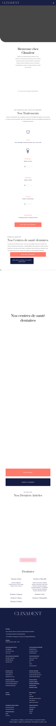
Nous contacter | (15, 719)
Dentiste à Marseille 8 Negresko (39, 589)
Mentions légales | (13, 722)
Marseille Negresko (9, 660)
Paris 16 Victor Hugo (16, 351)
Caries (15, 142)
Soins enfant (39, 142)
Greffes (30, 180)
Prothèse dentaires (10, 711)
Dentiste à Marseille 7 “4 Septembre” (39, 587)
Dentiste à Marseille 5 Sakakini (40, 586)
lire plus (10, 513)
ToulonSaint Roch (40, 421)
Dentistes (8, 694)
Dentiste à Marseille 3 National (40, 582)
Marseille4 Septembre (40, 369)
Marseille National (33, 649)
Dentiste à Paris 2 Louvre (16, 586)
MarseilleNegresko (16, 386)
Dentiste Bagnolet (9, 672)
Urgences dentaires (33, 705)
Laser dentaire (32, 700)
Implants (26, 180)
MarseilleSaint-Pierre (16, 404)
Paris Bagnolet (8, 649)
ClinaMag (21, 719)
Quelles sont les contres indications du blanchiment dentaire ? (25, 543)
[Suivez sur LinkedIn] (35, 618)
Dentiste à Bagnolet (16, 582)
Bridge (25, 161)
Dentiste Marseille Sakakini (34, 676)
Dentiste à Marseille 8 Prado (39, 590)
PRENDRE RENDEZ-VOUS (28, 624)
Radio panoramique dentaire (35, 698)
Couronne (30, 161)
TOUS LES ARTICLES (28, 560)
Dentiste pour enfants (33, 702)
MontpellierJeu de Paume (28, 456)
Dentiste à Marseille (39, 579)
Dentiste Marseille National (34, 672)
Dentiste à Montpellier (39, 598)
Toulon (30, 663)
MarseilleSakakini (16, 369)
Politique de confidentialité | (25, 722)
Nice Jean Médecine (28, 439)
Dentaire (24, 198)
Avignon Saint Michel (33, 658)
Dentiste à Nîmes (16, 598)
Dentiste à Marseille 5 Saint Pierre (40, 584)
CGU (46, 722)
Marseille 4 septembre (10, 658)
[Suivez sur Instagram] (30, 618)
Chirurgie (28, 178)
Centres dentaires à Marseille (35, 647)
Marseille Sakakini (32, 653)
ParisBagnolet (16, 334)
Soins (28, 140)
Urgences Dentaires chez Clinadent (17, 523)
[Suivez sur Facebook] (21, 618)
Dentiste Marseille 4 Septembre (12, 681)
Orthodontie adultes (23, 217)
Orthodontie (28, 215)
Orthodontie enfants (33, 217)
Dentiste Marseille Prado (11, 685)
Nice (30, 662)
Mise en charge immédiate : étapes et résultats (20, 504)
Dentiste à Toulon (16, 602)
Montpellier (31, 660)
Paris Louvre (40, 334)
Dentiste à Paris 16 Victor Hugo (16, 584)
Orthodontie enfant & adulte (12, 705)
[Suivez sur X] (25, 618)
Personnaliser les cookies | (38, 722)
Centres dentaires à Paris (11, 647)
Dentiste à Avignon (16, 594)
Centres (7, 692)
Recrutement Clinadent (39, 719)
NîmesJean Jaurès (16, 421)
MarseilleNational (40, 351)
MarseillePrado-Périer (40, 386)
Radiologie (20, 142)
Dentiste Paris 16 (9, 674)
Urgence (28, 196)
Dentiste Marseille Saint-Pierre (35, 674)
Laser (34, 142)
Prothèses (28, 159)
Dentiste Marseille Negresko (11, 683)
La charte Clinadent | (29, 719)
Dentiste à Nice (40, 594)
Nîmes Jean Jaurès (33, 665)
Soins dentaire (32, 692)
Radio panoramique (27, 142)
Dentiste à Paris (16, 579)
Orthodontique (30, 198)
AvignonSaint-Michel (40, 404)
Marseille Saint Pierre (33, 651)
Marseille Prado (9, 662)
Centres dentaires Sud (34, 656)
